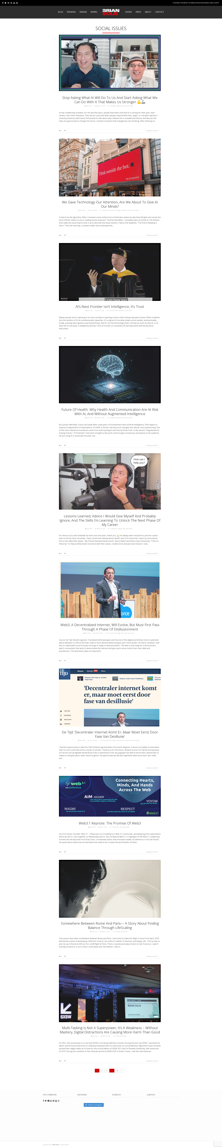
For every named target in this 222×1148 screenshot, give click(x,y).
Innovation (119, 740)
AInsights (113, 106)
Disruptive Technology (114, 210)
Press (138, 12)
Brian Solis (111, 12)
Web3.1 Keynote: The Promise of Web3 (110, 823)
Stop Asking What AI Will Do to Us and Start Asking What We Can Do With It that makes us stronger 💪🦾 (109, 99)
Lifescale (130, 210)
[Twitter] (5, 3)
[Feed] (17, 3)
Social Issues (129, 106)
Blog (60, 12)
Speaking (71, 12)
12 (117, 1071)
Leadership (119, 106)
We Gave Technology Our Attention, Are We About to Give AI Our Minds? (110, 204)
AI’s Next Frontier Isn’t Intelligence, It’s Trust (110, 306)
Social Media (136, 740)
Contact (159, 12)
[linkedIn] (14, 3)
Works (94, 12)
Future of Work (114, 310)
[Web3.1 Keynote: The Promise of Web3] (110, 796)
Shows (128, 12)
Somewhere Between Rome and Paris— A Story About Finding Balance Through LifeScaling (110, 925)
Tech (133, 633)
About (148, 12)
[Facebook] (2, 3)
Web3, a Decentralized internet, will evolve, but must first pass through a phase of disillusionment (109, 626)
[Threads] (11, 3)
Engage (83, 12)
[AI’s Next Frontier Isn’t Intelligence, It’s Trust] (110, 272)
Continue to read (151, 131)
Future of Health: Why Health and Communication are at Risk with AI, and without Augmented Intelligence (109, 411)
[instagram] (8, 3)
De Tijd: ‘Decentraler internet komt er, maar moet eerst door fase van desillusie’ (110, 734)
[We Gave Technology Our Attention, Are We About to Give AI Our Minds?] (110, 167)
